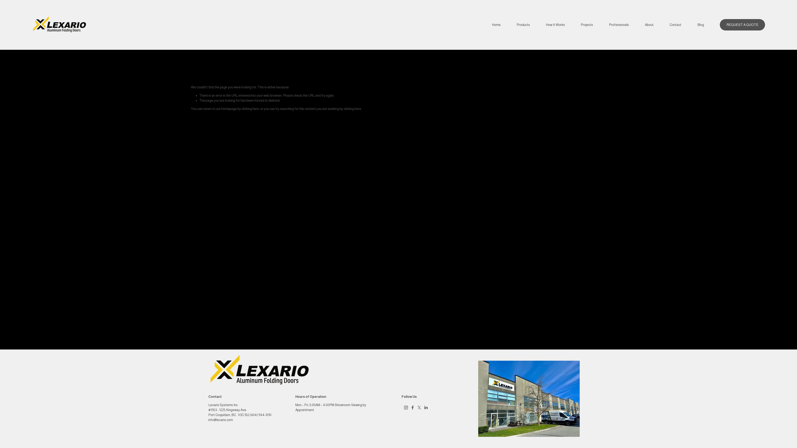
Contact (675, 25)
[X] (419, 407)
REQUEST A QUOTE (742, 25)
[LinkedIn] (426, 407)
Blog (700, 25)
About (649, 25)
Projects (587, 25)
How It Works (555, 25)
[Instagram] (406, 407)
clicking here (250, 109)
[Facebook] (413, 407)
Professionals (619, 25)
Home (496, 25)
